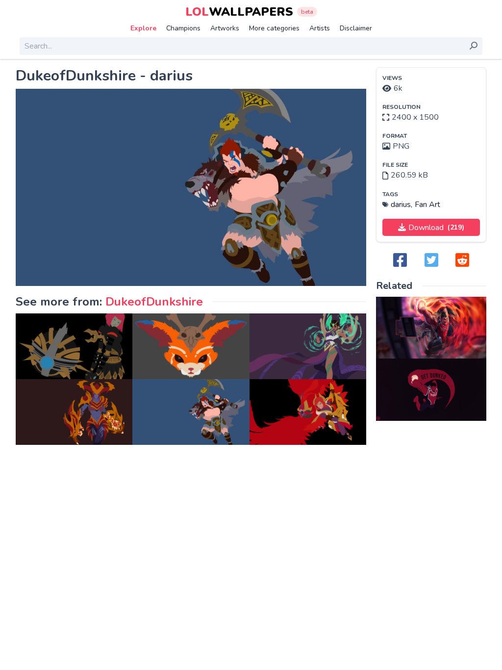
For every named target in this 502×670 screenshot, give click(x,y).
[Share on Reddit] (462, 260)
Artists (319, 28)
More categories (274, 28)
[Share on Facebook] (400, 260)
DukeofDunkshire (154, 301)
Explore (143, 28)
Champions (183, 28)
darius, (401, 204)
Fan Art (427, 204)
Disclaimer (356, 28)
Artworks (224, 28)
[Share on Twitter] (431, 260)
